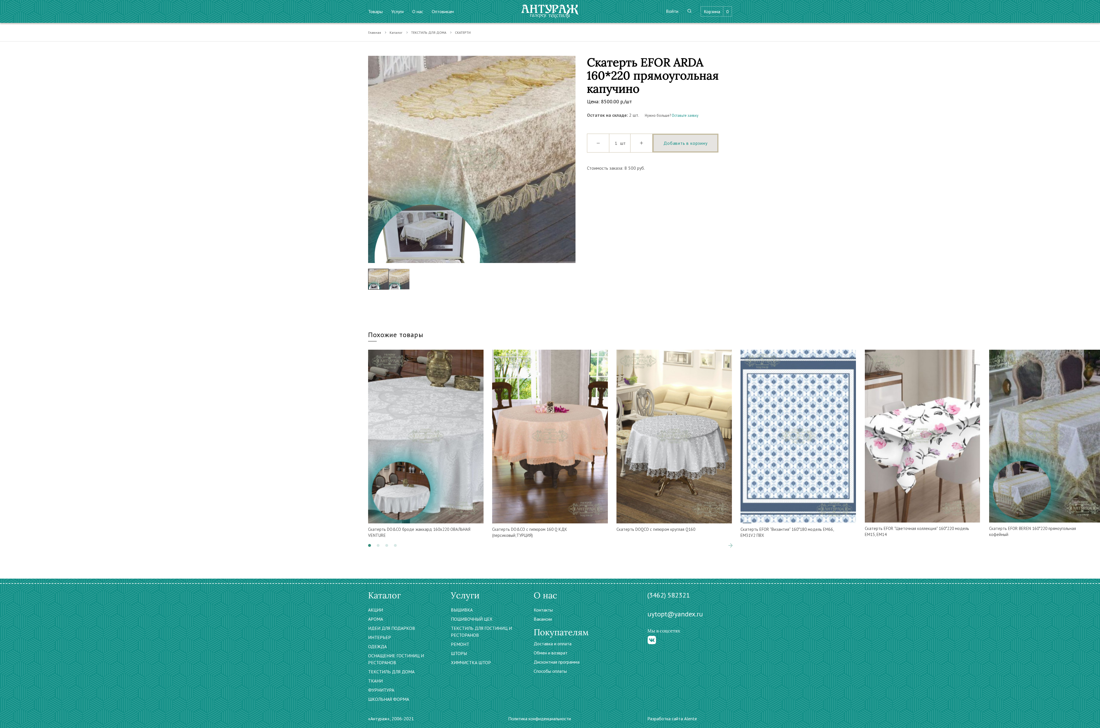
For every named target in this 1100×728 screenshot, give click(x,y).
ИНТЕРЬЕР (379, 637)
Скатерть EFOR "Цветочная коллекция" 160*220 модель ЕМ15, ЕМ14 (917, 531)
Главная (374, 32)
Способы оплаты (550, 671)
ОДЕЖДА (377, 646)
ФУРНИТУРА (381, 690)
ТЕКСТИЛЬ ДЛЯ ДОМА (428, 32)
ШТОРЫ (459, 653)
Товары (375, 11)
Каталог (396, 32)
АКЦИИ (375, 610)
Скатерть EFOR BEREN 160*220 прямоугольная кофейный (1032, 531)
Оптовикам (443, 11)
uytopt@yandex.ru (675, 614)
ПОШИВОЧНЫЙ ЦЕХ (471, 619)
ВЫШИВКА (462, 610)
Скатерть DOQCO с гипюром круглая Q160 (655, 529)
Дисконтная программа (557, 662)
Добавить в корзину (685, 143)
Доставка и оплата (552, 643)
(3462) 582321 (668, 595)
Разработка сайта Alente (672, 718)
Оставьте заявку (685, 115)
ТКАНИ (375, 681)
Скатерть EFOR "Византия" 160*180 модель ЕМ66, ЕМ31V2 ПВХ (787, 532)
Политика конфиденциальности (539, 718)
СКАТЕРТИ (463, 32)
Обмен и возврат (550, 653)
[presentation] (372, 159)
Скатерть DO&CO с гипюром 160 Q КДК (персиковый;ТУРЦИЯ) (529, 532)
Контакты (543, 610)
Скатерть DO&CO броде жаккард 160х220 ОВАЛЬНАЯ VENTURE (419, 532)
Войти (672, 11)
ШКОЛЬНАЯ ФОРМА (388, 699)
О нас (417, 11)
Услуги (397, 11)
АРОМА (375, 619)
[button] (369, 545)
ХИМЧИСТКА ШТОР (471, 662)
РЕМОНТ (460, 644)
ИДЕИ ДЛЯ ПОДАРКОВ (391, 628)
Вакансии (543, 619)
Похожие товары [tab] (395, 334)
